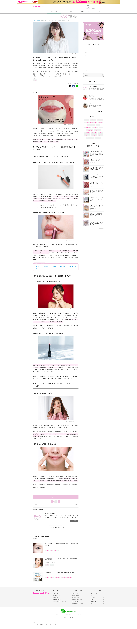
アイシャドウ (87, 127)
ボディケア (85, 58)
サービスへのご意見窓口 (77, 599)
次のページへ (55, 497)
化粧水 (100, 132)
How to (35, 80)
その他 (84, 70)
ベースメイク (86, 52)
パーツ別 (94, 132)
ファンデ (100, 135)
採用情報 (79, 614)
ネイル (84, 64)
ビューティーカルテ (57, 599)
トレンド (94, 127)
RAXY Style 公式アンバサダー (90, 122)
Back (35, 504)
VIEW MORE (101, 111)
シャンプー (69, 577)
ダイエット (87, 135)
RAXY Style (54, 11)
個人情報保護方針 (64, 614)
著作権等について (72, 614)
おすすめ (52, 564)
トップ (39, 11)
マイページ (55, 597)
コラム (84, 67)
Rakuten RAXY (39, 7)
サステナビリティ (52, 624)
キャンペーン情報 (68, 11)
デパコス (63, 577)
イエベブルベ (97, 130)
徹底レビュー (91, 125)
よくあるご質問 (97, 11)
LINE (92, 599)
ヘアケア (85, 61)
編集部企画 (57, 577)
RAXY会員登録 (94, 593)
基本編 (100, 122)
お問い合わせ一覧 (43, 624)
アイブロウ (56, 550)
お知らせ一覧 (75, 593)
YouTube (93, 603)
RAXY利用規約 (75, 601)
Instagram (93, 597)
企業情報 (58, 614)
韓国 (51, 550)
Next (76, 504)
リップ (101, 127)
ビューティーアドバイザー (58, 601)
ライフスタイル (90, 137)
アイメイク (38, 78)
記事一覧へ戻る (55, 527)
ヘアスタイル (89, 130)
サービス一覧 (35, 624)
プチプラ (87, 132)
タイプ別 (98, 137)
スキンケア (85, 49)
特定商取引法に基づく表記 (77, 603)
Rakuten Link (93, 601)
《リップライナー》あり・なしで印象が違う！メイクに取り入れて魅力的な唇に (56, 267)
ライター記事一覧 (74, 520)
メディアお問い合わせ (76, 595)
